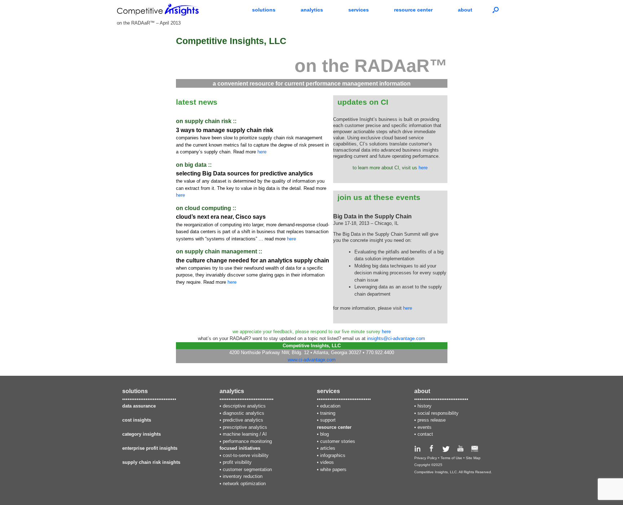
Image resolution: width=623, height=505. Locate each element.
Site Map (473, 458)
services (358, 10)
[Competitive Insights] (159, 9)
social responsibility (438, 413)
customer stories (337, 441)
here (261, 151)
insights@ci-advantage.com (396, 338)
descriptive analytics (244, 406)
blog (324, 434)
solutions (263, 10)
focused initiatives (240, 448)
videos (327, 462)
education (330, 406)
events (424, 427)
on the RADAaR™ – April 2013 (149, 23)
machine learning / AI (245, 434)
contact (425, 434)
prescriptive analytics (245, 427)
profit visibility (237, 462)
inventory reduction (242, 476)
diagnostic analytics (243, 413)
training (327, 413)
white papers (333, 469)
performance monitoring (247, 441)
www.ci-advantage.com (312, 359)
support (328, 420)
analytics (312, 10)
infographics (332, 455)
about (465, 10)
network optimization (244, 483)
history (424, 406)
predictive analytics (243, 420)
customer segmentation (247, 469)
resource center (413, 10)
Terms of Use (451, 458)
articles (327, 448)
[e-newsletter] (474, 450)
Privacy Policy (425, 458)
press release (431, 420)
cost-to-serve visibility (246, 455)
